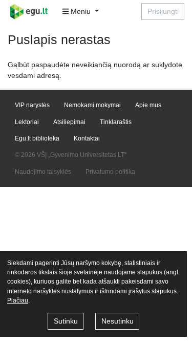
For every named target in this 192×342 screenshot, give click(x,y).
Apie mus (148, 105)
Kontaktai (87, 138)
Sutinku (66, 321)
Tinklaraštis (116, 122)
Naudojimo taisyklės (43, 171)
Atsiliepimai (69, 122)
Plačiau (17, 300)
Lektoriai (27, 122)
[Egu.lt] (32, 12)
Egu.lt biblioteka (37, 138)
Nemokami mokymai (92, 105)
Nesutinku (117, 321)
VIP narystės (32, 105)
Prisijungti (163, 11)
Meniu (81, 11)
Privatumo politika (110, 171)
